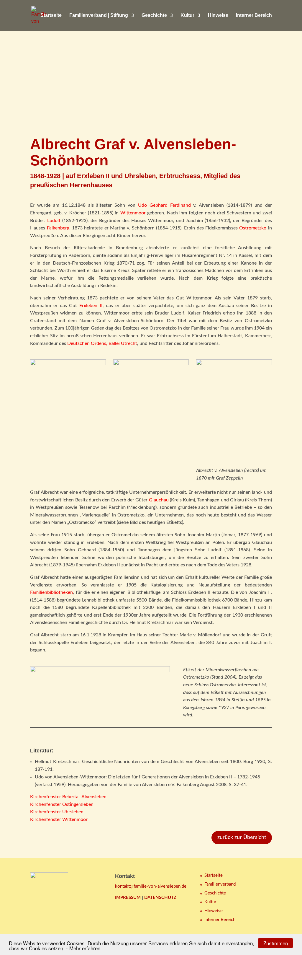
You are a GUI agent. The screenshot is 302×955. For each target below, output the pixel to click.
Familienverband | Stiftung (98, 15)
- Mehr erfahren (83, 948)
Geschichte (154, 15)
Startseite (51, 15)
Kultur (187, 15)
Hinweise (218, 15)
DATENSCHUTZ (160, 897)
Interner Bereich (254, 15)
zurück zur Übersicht (241, 837)
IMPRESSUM (128, 897)
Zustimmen (275, 943)
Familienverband (220, 884)
